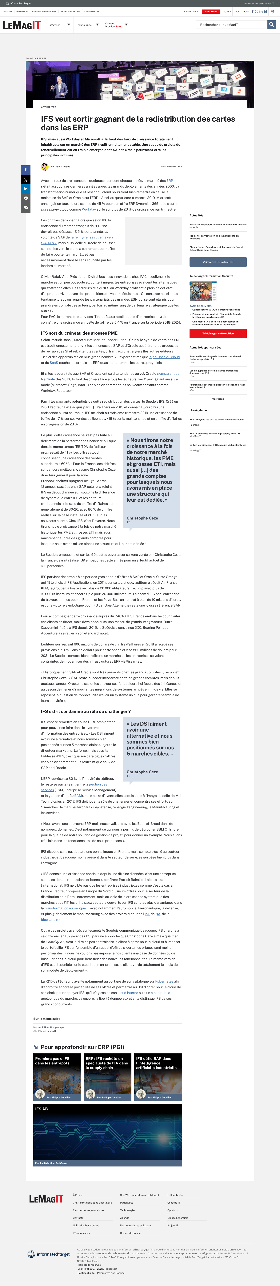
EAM (78, 796)
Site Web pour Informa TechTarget (139, 1195)
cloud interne (128, 993)
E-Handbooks (175, 1195)
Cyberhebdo (91, 11)
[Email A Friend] (25, 208)
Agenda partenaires (44, 11)
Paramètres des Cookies (111, 1273)
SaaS (54, 363)
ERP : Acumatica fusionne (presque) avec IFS (215, 433)
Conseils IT (173, 1202)
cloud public (160, 993)
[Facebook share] (25, 170)
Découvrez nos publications (257, 3)
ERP (169, 181)
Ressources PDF (70, 11)
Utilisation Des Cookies (86, 1225)
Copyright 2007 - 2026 (90, 1268)
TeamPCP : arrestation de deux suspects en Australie (214, 237)
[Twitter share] (25, 179)
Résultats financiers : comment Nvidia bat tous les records (218, 226)
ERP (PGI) (41, 58)
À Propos (78, 1195)
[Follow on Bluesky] (265, 11)
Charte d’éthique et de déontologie (92, 1202)
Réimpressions (81, 1233)
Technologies (127, 1210)
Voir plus (218, 399)
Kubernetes (164, 981)
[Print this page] (25, 198)
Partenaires (126, 1202)
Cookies (7, 11)
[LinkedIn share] (25, 189)
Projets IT (22, 11)
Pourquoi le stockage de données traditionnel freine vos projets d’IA (215, 357)
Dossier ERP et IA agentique (48, 1027)
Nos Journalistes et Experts (136, 1225)
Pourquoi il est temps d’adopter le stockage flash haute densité (217, 386)
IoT (147, 914)
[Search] (271, 24)
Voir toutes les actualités (218, 262)
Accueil (29, 58)
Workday (89, 209)
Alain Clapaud (62, 166)
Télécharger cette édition (218, 333)
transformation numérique (65, 908)
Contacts (78, 1217)
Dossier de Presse (130, 1233)
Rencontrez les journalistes (88, 1210)
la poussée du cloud (164, 357)
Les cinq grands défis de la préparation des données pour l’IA (214, 372)
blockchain (49, 920)
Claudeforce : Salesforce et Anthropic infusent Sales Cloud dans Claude (216, 248)
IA (158, 914)
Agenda (124, 1217)
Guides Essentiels (177, 1217)
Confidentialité (86, 1273)
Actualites (48, 107)
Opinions (172, 1210)
